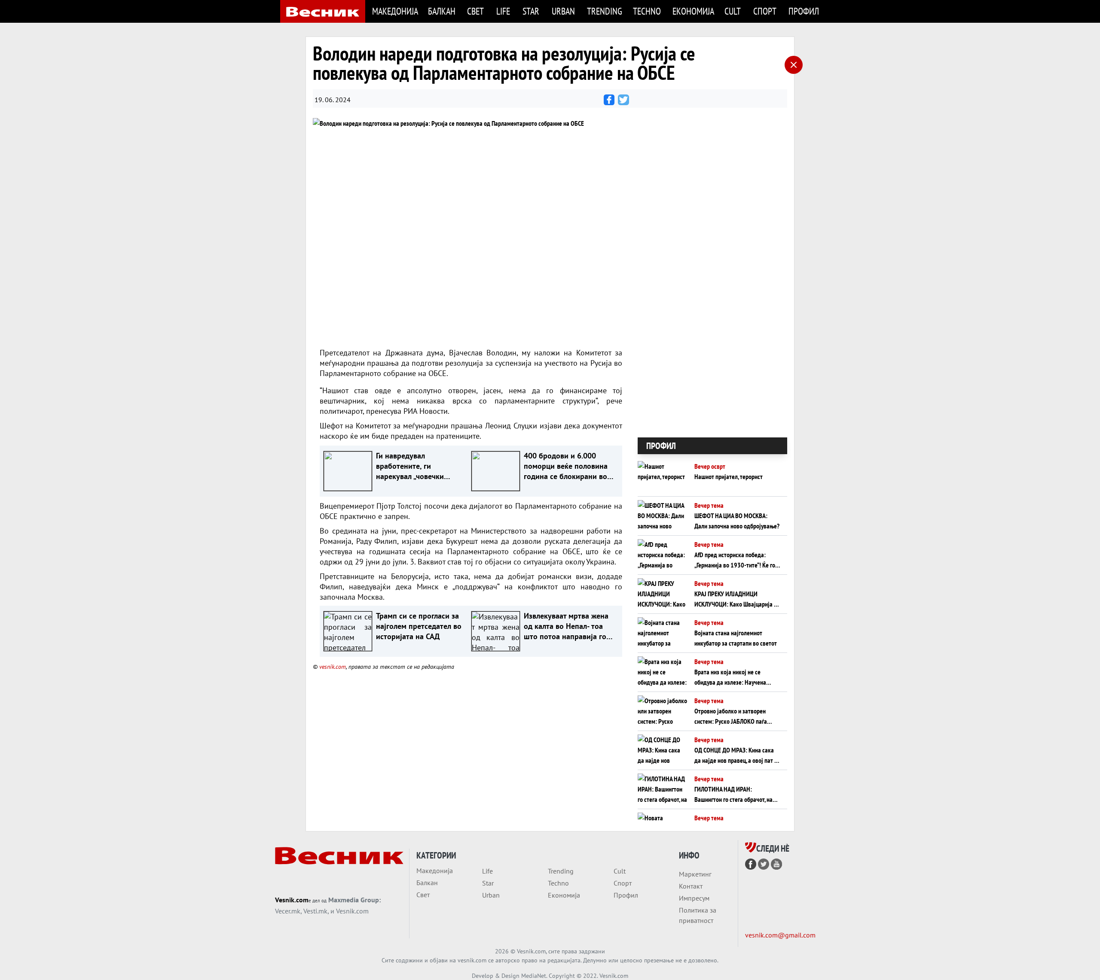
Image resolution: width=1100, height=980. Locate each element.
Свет (475, 11)
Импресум (694, 898)
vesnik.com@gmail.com (780, 935)
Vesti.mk (315, 911)
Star (530, 11)
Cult (732, 11)
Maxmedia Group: (354, 899)
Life (503, 11)
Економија (693, 11)
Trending (604, 11)
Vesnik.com (292, 899)
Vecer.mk (287, 911)
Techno (647, 11)
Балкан (441, 11)
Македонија (395, 11)
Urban (563, 11)
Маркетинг (695, 874)
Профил (803, 11)
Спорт (764, 11)
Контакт (691, 886)
